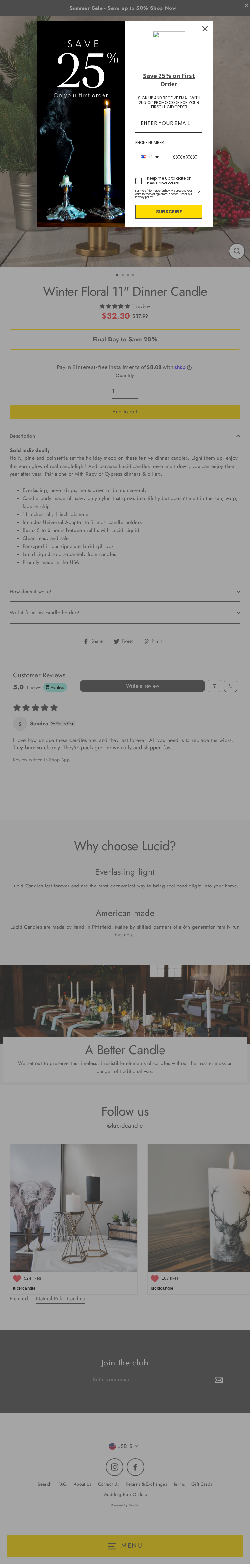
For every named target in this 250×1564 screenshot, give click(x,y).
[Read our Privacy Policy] (198, 192)
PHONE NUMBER (149, 142)
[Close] (205, 29)
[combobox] (149, 157)
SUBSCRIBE (169, 211)
